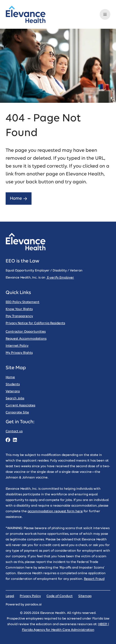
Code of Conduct (59, 596)
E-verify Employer (60, 277)
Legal (10, 596)
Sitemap (85, 596)
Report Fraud (94, 578)
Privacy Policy (30, 596)
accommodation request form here (55, 511)
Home (16, 198)
